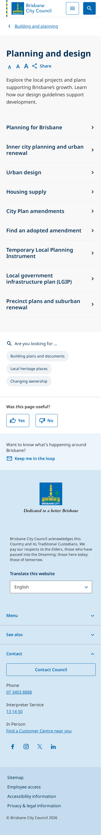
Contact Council (51, 670)
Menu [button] (12, 615)
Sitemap (15, 777)
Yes (21, 420)
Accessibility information (31, 796)
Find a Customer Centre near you (39, 731)
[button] (41, 66)
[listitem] (37, 356)
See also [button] (14, 634)
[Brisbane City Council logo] (28, 8)
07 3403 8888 (19, 692)
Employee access (24, 787)
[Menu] (72, 8)
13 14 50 (14, 711)
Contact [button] (14, 654)
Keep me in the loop (35, 458)
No (50, 420)
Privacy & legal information (34, 806)
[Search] (89, 8)
